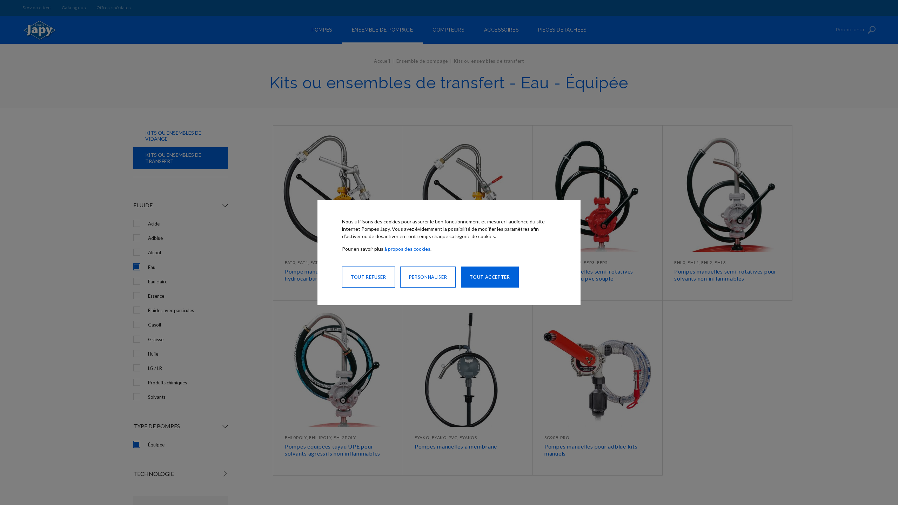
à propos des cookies (407, 249)
